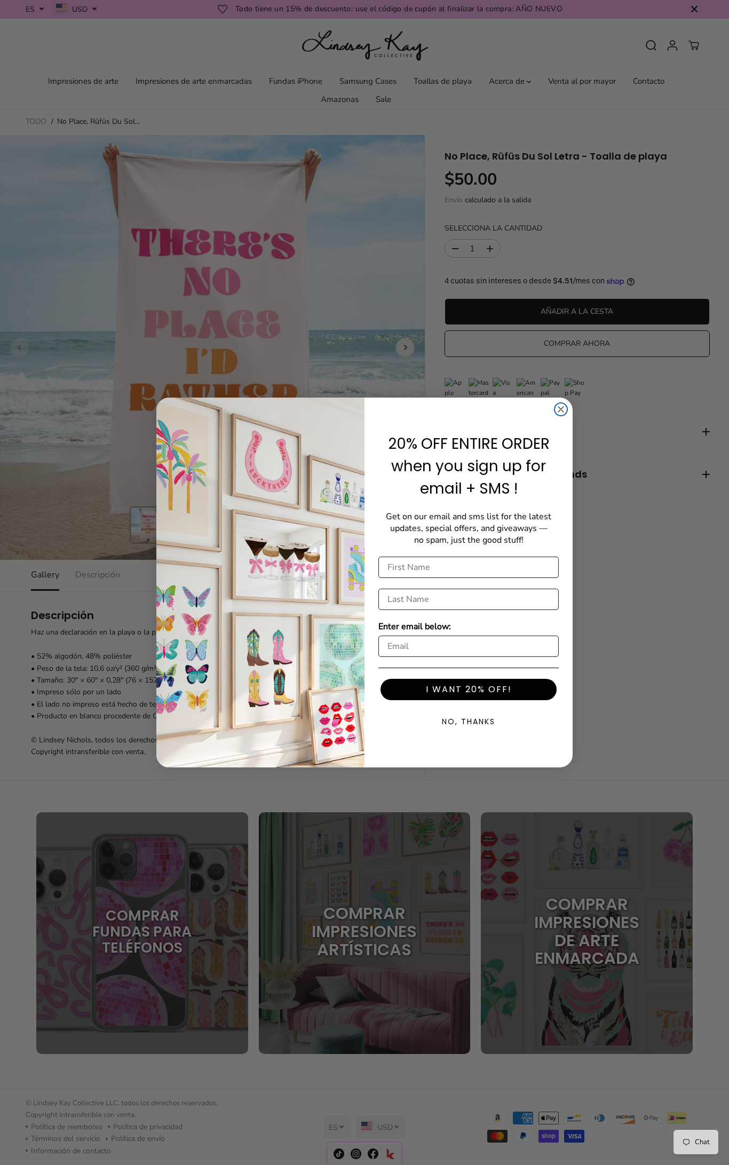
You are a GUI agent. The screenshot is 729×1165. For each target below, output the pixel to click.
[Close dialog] (560, 409)
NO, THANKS (468, 721)
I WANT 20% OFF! (469, 689)
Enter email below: (414, 626)
